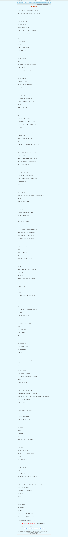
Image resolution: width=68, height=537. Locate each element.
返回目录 (31, 528)
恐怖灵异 (41, 2)
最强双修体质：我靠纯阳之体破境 (24, 531)
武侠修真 (24, 2)
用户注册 (50, 0)
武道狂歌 (41, 531)
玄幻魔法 (21, 2)
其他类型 (44, 2)
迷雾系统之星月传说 (45, 531)
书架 (49, 2)
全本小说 (47, 2)
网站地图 (37, 533)
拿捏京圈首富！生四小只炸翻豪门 (33, 532)
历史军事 (29, 2)
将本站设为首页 (18, 0)
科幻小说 (38, 2)
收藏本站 (21, 0)
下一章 (36, 528)
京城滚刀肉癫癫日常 (39, 532)
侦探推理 (32, 2)
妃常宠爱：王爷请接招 (30, 531)
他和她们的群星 (28, 532)
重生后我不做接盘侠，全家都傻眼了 (36, 531)
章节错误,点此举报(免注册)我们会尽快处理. (29, 523)
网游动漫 (35, 2)
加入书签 (41, 528)
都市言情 (27, 2)
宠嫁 (42, 531)
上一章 (26, 528)
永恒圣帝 (48, 531)
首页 (18, 2)
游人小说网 (35, 533)
